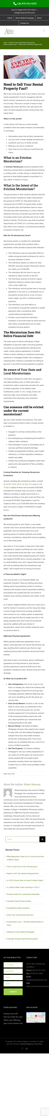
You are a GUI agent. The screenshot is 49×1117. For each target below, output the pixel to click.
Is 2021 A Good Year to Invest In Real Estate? (25, 880)
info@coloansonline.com (24, 12)
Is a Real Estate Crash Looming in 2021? (23, 887)
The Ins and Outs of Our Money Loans (22, 866)
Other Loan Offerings (12, 1020)
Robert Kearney (32, 784)
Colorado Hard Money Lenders (19, 901)
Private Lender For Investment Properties (23, 894)
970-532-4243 (29, 10)
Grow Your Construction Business (20, 915)
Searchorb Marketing (26, 1044)
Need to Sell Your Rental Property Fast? (23, 873)
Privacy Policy (38, 1044)
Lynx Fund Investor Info (13, 1023)
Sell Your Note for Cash (13, 1017)
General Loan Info (11, 1013)
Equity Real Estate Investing (18, 908)
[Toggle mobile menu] (44, 30)
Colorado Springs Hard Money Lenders (22, 939)
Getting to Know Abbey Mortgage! (20, 932)
